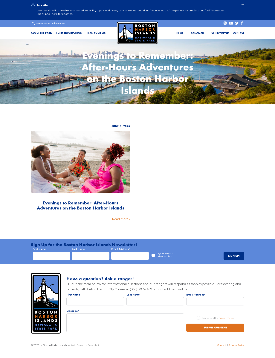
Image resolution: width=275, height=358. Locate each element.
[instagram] (224, 23)
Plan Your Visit (97, 32)
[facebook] (241, 23)
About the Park (41, 32)
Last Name (78, 249)
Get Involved (220, 32)
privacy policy (164, 256)
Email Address (120, 249)
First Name (39, 249)
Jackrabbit (94, 345)
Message (72, 311)
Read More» (121, 219)
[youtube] (230, 23)
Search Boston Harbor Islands (50, 23)
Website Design (76, 345)
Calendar (197, 32)
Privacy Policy (226, 317)
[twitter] (236, 23)
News (180, 32)
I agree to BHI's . (165, 255)
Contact (238, 32)
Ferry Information (69, 32)
